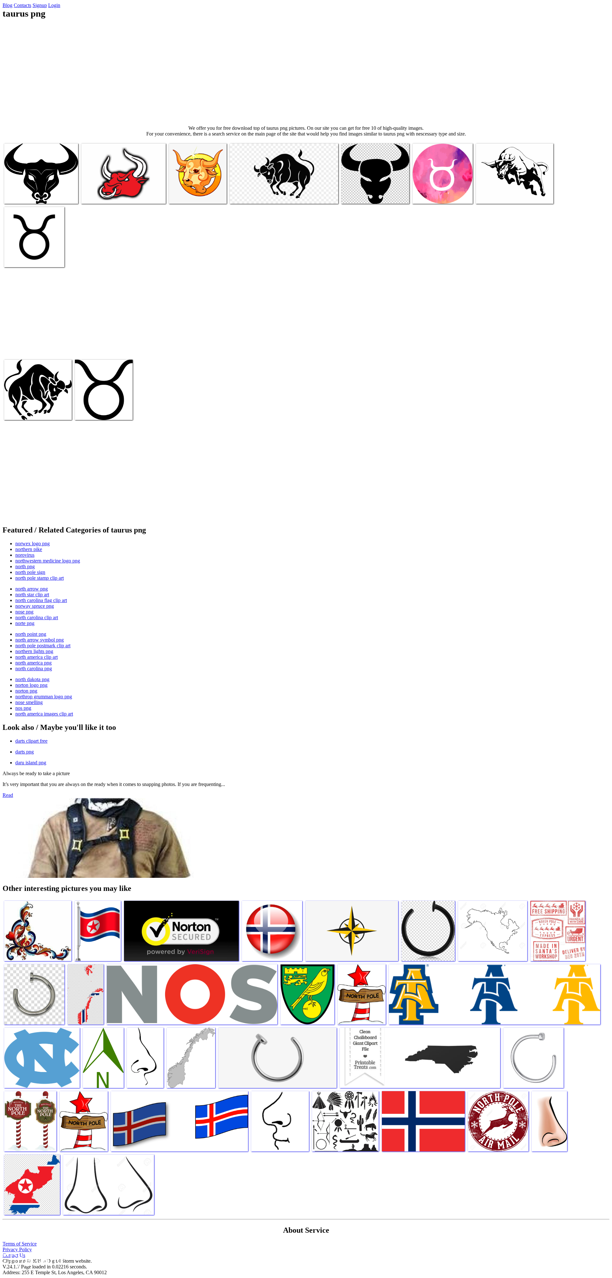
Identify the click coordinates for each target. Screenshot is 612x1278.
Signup (40, 5)
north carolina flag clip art (41, 600)
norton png (26, 691)
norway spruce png (34, 606)
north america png (33, 662)
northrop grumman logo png (43, 696)
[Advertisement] (306, 72)
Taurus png (16, 195)
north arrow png (31, 588)
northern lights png (34, 651)
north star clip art (32, 594)
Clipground (32, 1259)
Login (54, 5)
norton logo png (31, 685)
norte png (24, 623)
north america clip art (36, 657)
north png (25, 566)
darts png (24, 751)
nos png (23, 708)
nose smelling (29, 702)
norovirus (24, 555)
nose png (24, 611)
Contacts (22, 5)
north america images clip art (44, 713)
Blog (7, 5)
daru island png (30, 762)
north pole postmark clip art (42, 645)
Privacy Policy (17, 1249)
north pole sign (30, 572)
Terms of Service (20, 1243)
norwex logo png (32, 543)
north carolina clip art (36, 617)
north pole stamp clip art (39, 578)
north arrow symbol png (39, 640)
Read (8, 795)
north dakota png (32, 679)
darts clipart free (31, 741)
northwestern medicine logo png (47, 560)
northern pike (28, 549)
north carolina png (33, 668)
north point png (30, 634)
